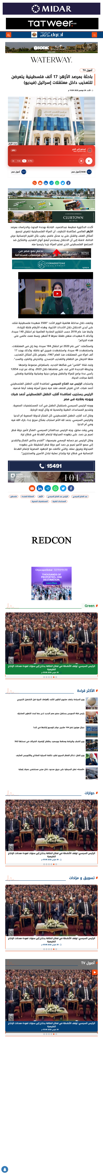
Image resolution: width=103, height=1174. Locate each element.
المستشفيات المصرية (40, 501)
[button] (56, 677)
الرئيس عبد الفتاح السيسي (66, 383)
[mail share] (40, 183)
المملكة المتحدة (28, 496)
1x (24, 160)
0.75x (30, 160)
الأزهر (90, 231)
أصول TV (87, 70)
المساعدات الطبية (59, 501)
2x (13, 160)
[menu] (94, 34)
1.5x (18, 160)
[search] (8, 34)
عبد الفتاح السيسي (80, 496)
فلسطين (13, 496)
